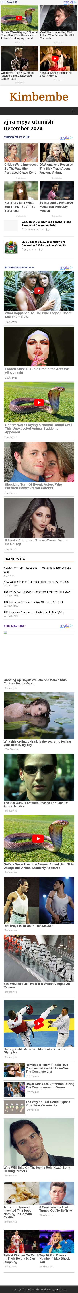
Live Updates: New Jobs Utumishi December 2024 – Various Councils (44, 243)
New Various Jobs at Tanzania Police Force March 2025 (36, 581)
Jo (49, 229)
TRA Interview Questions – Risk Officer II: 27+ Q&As (34, 602)
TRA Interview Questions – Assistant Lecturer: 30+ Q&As (37, 592)
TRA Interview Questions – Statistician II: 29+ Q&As (34, 612)
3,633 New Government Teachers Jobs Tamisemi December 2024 (46, 223)
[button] (73, 111)
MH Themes (61, 1289)
